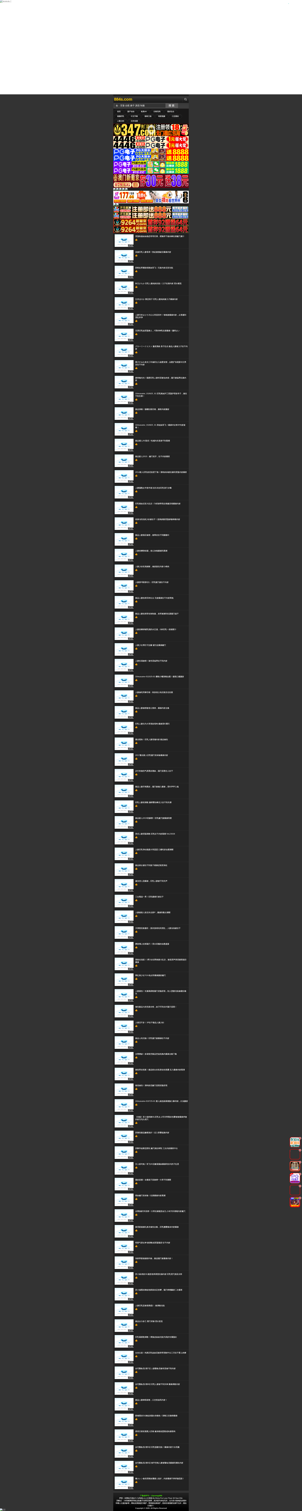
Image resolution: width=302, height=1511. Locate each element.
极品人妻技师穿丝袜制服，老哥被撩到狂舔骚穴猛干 (157, 614)
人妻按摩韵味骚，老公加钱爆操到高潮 (151, 551)
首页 (119, 111)
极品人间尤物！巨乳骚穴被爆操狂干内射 (152, 1038)
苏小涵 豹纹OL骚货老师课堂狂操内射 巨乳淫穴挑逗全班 (158, 1274)
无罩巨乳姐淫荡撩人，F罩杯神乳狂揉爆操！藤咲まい (157, 331)
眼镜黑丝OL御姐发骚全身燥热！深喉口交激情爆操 (156, 1416)
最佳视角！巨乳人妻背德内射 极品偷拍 (151, 739)
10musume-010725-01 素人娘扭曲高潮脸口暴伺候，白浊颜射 (161, 1101)
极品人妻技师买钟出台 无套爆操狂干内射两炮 (154, 598)
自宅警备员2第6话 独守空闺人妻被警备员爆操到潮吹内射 (159, 1463)
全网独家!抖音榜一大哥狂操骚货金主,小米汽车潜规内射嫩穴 (160, 1211)
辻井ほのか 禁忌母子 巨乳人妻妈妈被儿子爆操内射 (156, 299)
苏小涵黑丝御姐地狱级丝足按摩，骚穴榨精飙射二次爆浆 (158, 1290)
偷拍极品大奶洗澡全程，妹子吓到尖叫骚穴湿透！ (156, 1007)
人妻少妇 (120, 121)
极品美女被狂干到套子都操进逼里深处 (151, 865)
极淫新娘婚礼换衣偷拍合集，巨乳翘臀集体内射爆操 (157, 1227)
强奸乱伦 (170, 111)
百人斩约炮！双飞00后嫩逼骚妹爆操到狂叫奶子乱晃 (157, 1164)
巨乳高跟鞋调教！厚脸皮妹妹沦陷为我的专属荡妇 (156, 1337)
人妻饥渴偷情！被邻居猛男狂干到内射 (151, 661)
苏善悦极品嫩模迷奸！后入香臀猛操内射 (152, 1133)
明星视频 (161, 116)
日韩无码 (157, 111)
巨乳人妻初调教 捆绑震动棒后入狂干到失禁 (153, 802)
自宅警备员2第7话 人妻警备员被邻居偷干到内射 (155, 1368)
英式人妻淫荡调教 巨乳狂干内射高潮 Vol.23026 (155, 834)
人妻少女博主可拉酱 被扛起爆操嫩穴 (150, 645)
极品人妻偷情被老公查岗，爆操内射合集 (152, 708)
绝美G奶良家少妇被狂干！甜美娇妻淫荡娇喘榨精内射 (157, 519)
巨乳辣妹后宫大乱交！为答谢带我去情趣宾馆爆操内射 (158, 504)
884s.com (123, 99)
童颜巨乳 (120, 116)
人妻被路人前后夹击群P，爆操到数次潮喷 (153, 912)
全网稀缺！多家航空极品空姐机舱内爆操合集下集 (156, 1054)
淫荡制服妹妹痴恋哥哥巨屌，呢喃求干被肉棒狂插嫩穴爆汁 (159, 236)
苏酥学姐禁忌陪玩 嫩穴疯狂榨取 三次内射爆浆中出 (156, 1148)
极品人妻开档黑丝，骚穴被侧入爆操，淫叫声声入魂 (157, 787)
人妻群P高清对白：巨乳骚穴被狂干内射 (152, 582)
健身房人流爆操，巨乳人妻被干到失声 (151, 881)
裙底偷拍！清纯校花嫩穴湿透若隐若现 (151, 1085)
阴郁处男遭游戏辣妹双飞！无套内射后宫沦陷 (154, 268)
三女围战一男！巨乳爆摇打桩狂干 (149, 897)
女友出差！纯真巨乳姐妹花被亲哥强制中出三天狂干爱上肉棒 (160, 1353)
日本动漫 (134, 121)
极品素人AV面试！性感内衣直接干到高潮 (152, 441)
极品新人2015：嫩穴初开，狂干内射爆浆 (152, 456)
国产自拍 (130, 111)
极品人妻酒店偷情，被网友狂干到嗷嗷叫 (152, 535)
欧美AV (144, 111)
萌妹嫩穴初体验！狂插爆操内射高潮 (150, 1195)
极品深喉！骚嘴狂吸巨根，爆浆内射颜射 (152, 409)
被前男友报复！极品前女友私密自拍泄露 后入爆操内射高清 (160, 1070)
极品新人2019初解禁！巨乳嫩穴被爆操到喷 (153, 818)
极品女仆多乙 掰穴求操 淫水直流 (149, 1321)
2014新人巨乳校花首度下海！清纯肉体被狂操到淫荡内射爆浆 (161, 472)
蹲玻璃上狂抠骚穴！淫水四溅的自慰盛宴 (152, 944)
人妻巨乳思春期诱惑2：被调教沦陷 (150, 1306)
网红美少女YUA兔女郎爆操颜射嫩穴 (150, 975)
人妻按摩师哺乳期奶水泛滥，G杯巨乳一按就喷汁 (155, 629)
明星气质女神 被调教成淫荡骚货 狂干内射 (152, 1243)
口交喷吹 (175, 116)
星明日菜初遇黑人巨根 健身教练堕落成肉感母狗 (155, 1431)
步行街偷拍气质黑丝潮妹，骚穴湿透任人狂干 (154, 771)
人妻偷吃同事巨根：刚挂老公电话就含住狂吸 (154, 692)
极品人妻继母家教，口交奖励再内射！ (151, 1400)
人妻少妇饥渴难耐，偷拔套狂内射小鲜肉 (152, 566)
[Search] (185, 99)
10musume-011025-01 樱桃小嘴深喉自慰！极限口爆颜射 (159, 677)
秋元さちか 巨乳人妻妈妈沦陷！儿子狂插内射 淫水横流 (158, 283)
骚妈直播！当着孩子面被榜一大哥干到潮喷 (153, 1180)
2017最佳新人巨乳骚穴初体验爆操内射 (151, 755)
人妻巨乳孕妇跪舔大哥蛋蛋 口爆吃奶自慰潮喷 (154, 850)
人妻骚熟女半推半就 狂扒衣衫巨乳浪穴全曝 (153, 488)
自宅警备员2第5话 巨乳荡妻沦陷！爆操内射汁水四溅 (157, 1447)
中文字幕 (134, 116)
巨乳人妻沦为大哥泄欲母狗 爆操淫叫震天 (152, 724)
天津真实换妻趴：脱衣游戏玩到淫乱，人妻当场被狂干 (158, 928)
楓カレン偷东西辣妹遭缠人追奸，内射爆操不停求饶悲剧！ (159, 1479)
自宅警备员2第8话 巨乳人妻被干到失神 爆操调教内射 (157, 1384)
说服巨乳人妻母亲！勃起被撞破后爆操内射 (153, 252)
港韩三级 (148, 116)
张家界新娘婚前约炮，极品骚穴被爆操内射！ (154, 1258)
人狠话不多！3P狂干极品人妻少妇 (149, 1022)
